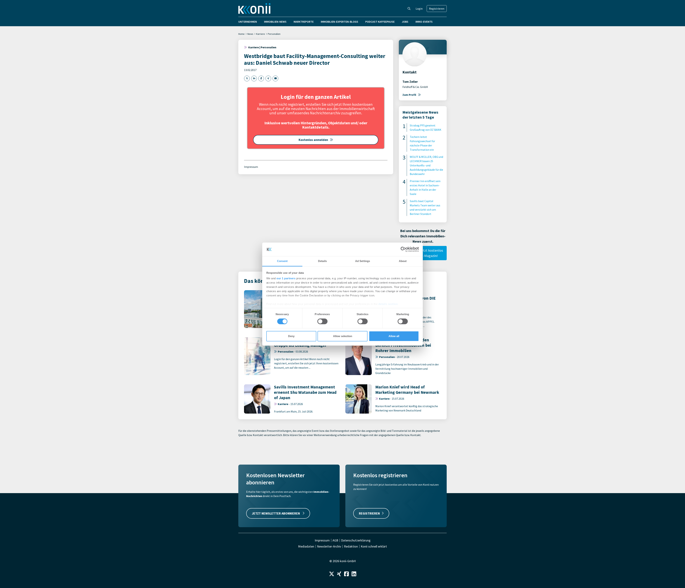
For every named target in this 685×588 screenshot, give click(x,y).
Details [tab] (322, 261)
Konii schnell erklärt (374, 546)
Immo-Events (424, 21)
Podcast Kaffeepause (380, 21)
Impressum (251, 167)
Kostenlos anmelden (313, 140)
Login (419, 8)
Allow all (394, 336)
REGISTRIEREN (369, 513)
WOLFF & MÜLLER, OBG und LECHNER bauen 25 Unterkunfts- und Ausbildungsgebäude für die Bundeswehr (426, 165)
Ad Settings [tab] (362, 261)
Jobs (405, 21)
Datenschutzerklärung (356, 540)
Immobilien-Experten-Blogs (339, 21)
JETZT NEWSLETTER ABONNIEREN (276, 513)
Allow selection (342, 336)
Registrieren (436, 8)
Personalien (274, 33)
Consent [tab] (282, 261)
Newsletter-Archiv (329, 546)
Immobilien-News (275, 21)
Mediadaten (306, 546)
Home (241, 33)
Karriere (260, 33)
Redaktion (351, 546)
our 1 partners (285, 278)
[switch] (322, 321)
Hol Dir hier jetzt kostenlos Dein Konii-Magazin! (423, 253)
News (250, 33)
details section (388, 304)
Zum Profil (409, 94)
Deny (291, 336)
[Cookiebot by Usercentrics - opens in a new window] (403, 249)
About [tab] (403, 261)
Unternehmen (247, 21)
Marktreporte (304, 21)
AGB (335, 540)
